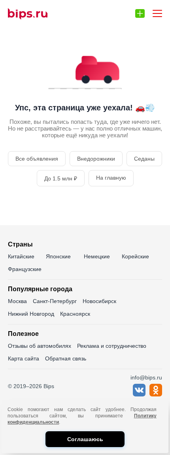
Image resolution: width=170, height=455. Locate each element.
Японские (58, 256)
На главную (111, 177)
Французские (25, 269)
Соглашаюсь (85, 439)
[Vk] (139, 394)
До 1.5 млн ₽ (60, 178)
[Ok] (155, 394)
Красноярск (75, 314)
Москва (17, 301)
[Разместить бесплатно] (140, 13)
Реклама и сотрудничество (111, 346)
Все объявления (36, 158)
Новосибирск (99, 301)
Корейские (135, 256)
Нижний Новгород (31, 314)
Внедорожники (96, 158)
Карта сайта (23, 358)
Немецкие (97, 256)
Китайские (21, 256)
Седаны (144, 158)
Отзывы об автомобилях (39, 346)
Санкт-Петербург (55, 301)
